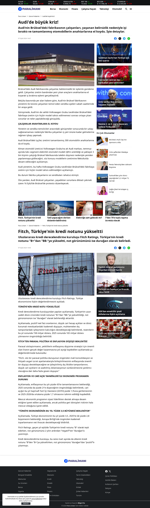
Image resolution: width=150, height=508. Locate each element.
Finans (75, 9)
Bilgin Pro (81, 503)
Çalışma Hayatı (88, 9)
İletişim (108, 488)
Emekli (49, 483)
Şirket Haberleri (82, 491)
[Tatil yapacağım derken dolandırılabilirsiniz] (60, 208)
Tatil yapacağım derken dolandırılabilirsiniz (58, 219)
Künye (107, 492)
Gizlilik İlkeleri (110, 480)
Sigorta (21, 491)
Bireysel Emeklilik (25, 475)
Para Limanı (22, 16)
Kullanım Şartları (111, 484)
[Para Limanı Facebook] (106, 471)
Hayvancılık (51, 471)
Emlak (78, 487)
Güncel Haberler (34, 16)
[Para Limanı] (29, 9)
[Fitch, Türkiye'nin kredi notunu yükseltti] (31, 208)
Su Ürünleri (22, 483)
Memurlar (22, 479)
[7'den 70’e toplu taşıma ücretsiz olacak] (118, 208)
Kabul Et (25, 503)
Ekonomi (63, 9)
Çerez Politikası (111, 476)
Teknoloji (104, 9)
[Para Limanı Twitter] (110, 471)
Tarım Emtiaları (53, 495)
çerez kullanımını (36, 499)
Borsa (53, 9)
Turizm (79, 495)
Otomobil (117, 9)
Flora (49, 487)
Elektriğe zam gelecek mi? (89, 217)
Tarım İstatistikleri (83, 475)
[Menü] (131, 9)
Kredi (49, 479)
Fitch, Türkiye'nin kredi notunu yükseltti (29, 219)
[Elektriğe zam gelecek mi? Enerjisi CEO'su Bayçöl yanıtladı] (89, 208)
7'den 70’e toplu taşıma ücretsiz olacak (116, 219)
